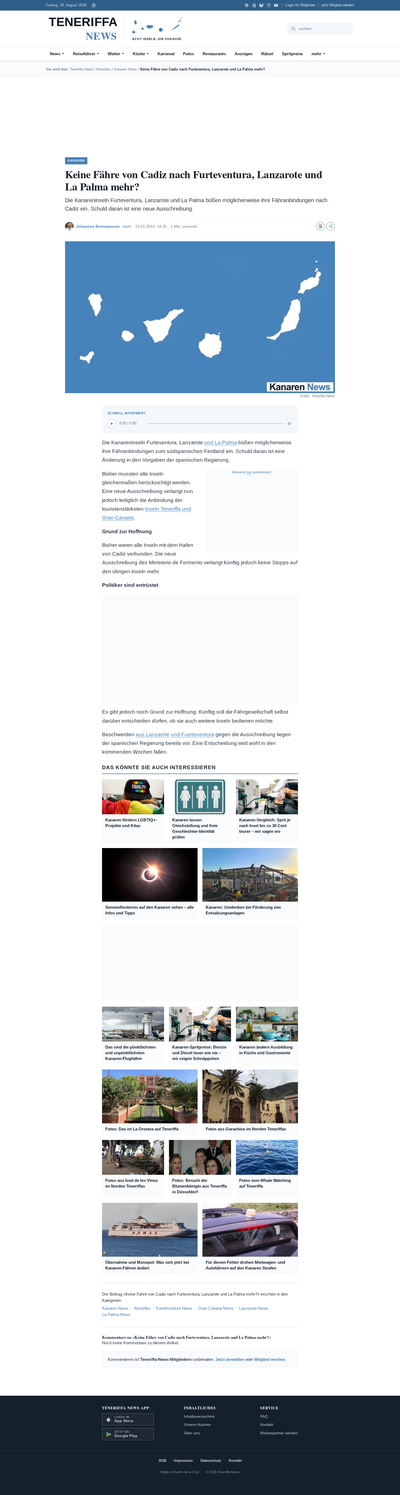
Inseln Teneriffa (163, 509)
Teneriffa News (81, 69)
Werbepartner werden (279, 1433)
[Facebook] (247, 5)
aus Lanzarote (153, 734)
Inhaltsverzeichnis (199, 1416)
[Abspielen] (111, 423)
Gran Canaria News (215, 1308)
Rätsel (267, 53)
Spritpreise (292, 53)
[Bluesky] (261, 5)
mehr (316, 53)
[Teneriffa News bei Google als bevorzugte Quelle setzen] (320, 226)
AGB (162, 1461)
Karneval (166, 53)
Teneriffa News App (125, 1408)
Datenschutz (211, 1461)
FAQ (264, 1416)
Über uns (192, 1433)
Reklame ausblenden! (251, 472)
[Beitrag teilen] (330, 226)
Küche (139, 53)
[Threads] (254, 5)
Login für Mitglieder (300, 5)
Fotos (188, 53)
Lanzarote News (253, 1308)
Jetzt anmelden (230, 1359)
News (55, 53)
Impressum (183, 1461)
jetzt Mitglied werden (338, 5)
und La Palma (220, 442)
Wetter (114, 53)
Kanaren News (125, 69)
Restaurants (214, 53)
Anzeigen (244, 53)
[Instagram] (269, 5)
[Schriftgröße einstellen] (93, 5)
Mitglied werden (269, 1359)
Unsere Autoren (197, 1424)
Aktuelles (103, 69)
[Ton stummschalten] (290, 423)
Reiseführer (84, 53)
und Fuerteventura (192, 734)
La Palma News (116, 1314)
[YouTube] (276, 5)
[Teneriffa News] (118, 29)
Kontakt (266, 1424)
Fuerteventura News (174, 1308)
